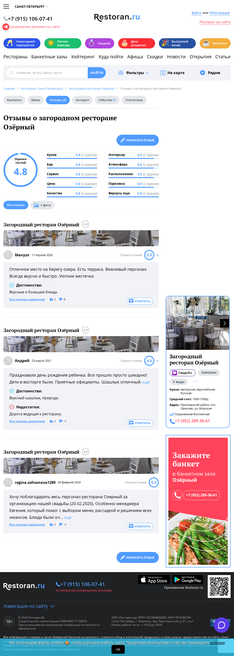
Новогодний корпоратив (20, 43)
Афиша (135, 57)
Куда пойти (111, 57)
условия (217, 642)
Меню (35, 100)
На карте (176, 72)
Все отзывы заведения (27, 299)
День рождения (133, 43)
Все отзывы (16, 205)
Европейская (206, 389)
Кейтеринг (83, 57)
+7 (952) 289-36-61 (201, 495)
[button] (224, 323)
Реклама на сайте (215, 22)
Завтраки (214, 42)
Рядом (214, 72)
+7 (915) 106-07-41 (82, 584)
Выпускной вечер (174, 43)
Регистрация (220, 13)
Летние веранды (58, 43)
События (107, 100)
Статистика (134, 100)
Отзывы (58, 100)
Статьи (223, 57)
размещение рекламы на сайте (35, 26)
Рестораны (15, 57)
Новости (176, 57)
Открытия (200, 57)
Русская (186, 393)
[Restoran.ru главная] (117, 18)
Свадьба (99, 42)
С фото (46, 205)
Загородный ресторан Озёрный (41, 225)
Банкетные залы (49, 57)
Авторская (188, 389)
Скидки (155, 57)
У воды (178, 382)
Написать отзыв (140, 140)
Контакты (14, 100)
